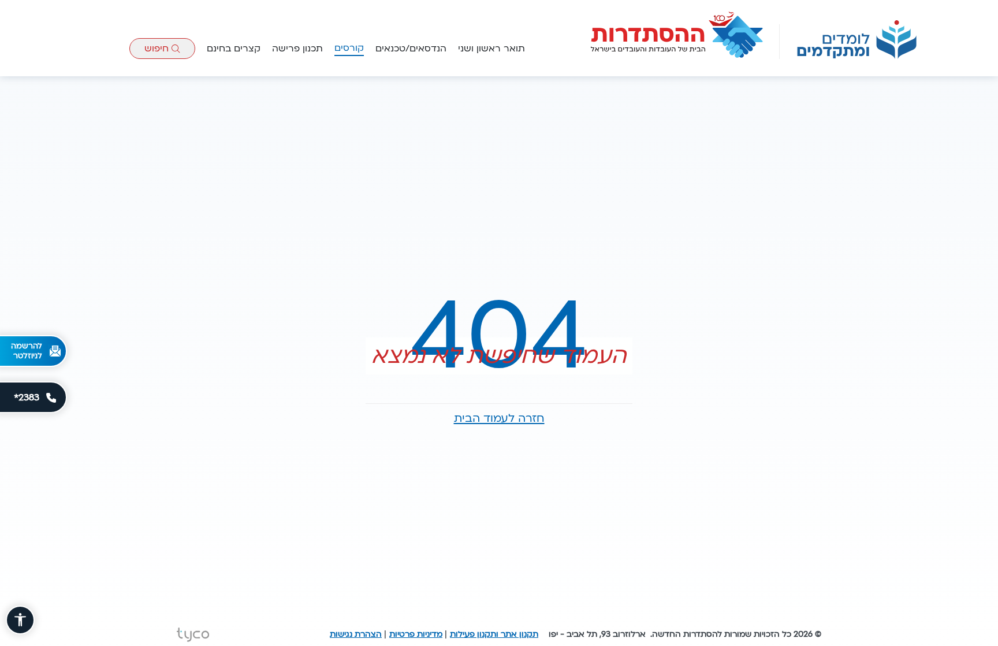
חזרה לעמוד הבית (499, 418)
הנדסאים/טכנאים (410, 48)
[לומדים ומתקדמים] (857, 39)
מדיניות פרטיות (415, 634)
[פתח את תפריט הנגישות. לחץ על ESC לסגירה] (20, 620)
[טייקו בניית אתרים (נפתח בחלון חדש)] (193, 635)
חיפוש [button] (158, 48)
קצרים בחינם (233, 48)
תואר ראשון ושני (491, 48)
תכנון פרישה (297, 48)
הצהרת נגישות (356, 634)
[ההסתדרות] (677, 35)
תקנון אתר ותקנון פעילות (494, 634)
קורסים (349, 48)
